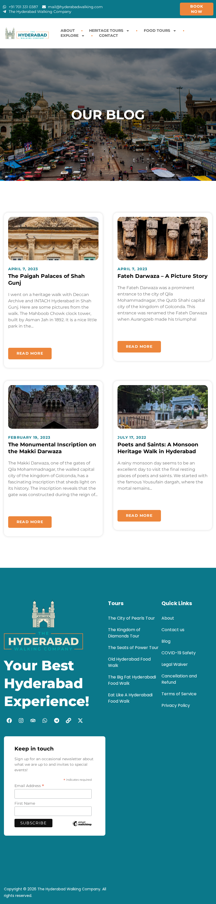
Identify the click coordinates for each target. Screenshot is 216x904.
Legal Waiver (174, 664)
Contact (108, 35)
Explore (69, 35)
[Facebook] (9, 720)
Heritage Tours (106, 30)
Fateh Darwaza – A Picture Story (162, 276)
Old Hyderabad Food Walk (129, 662)
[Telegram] (56, 720)
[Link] (68, 720)
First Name (24, 803)
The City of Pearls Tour (131, 618)
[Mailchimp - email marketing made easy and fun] (82, 827)
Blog (165, 641)
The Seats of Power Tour (133, 648)
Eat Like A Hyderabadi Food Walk (130, 698)
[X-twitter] (80, 720)
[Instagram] (21, 720)
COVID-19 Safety (178, 653)
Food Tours (157, 30)
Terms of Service (179, 694)
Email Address (29, 785)
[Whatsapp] (45, 720)
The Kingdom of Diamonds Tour (124, 633)
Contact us (172, 630)
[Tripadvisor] (33, 720)
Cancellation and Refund (179, 679)
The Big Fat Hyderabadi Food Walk (132, 680)
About (68, 30)
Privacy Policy (175, 705)
